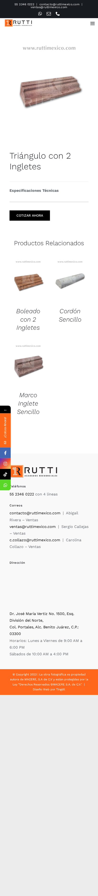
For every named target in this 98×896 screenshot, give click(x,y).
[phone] (58, 13)
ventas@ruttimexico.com (49, 7)
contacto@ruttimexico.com (59, 4)
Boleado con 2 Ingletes (28, 319)
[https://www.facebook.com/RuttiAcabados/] (5, 453)
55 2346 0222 (24, 4)
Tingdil (60, 689)
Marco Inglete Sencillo (28, 403)
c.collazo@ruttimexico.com (35, 540)
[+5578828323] (5, 485)
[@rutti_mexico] (5, 474)
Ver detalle (27, 281)
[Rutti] (18, 21)
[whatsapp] (40, 13)
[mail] (49, 13)
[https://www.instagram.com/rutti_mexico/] (5, 463)
